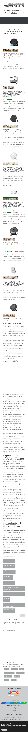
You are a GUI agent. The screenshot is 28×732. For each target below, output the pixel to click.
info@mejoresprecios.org (9, 630)
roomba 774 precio (8, 576)
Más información (14, 101)
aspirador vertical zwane (9, 570)
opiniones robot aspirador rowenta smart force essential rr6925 (13, 605)
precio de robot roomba (9, 609)
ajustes (12, 727)
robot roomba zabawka (9, 582)
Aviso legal (14, 708)
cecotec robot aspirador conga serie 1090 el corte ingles (13, 594)
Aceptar (4, 729)
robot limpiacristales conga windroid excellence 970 (11, 588)
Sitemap (14, 710)
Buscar (22, 615)
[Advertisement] (14, 378)
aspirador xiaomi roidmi (9, 565)
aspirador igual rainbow (9, 559)
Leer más (6, 71)
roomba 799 (6, 598)
